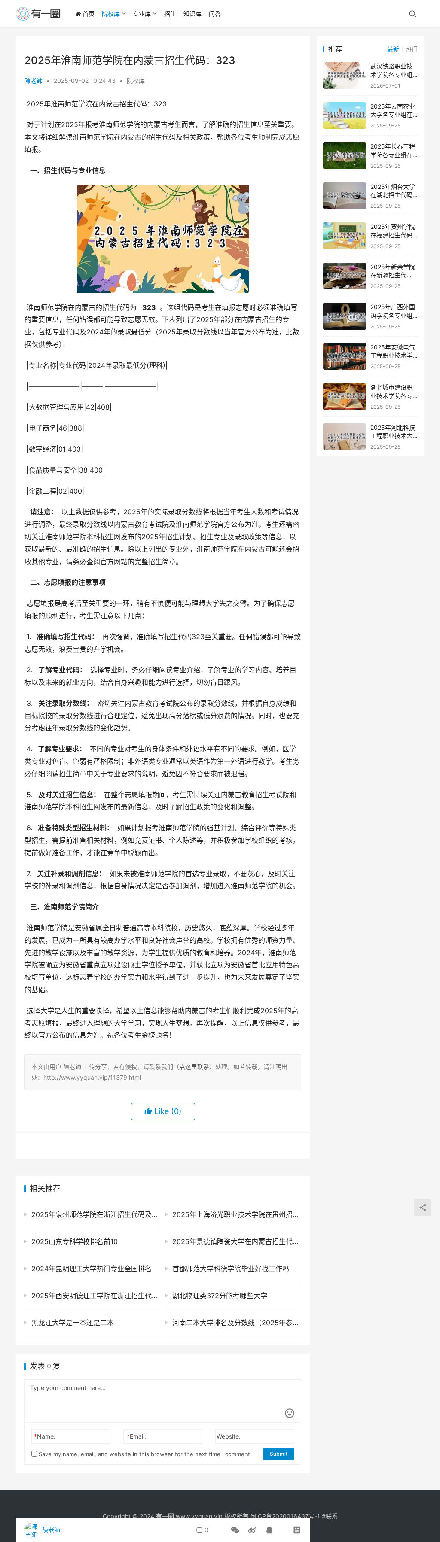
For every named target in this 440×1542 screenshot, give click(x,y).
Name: (44, 1436)
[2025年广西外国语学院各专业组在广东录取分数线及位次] (344, 316)
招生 (170, 13)
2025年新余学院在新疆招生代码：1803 (392, 275)
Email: (136, 1436)
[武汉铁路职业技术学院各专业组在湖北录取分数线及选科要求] (344, 75)
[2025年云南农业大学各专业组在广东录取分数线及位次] (344, 115)
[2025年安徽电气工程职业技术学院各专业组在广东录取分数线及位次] (344, 356)
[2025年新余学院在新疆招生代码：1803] (344, 276)
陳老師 (33, 80)
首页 (88, 13)
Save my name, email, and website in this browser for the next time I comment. (144, 1454)
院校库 (111, 13)
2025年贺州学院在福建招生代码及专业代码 (392, 235)
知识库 (192, 13)
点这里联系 (194, 1066)
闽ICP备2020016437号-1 (285, 1516)
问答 (215, 13)
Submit (278, 1454)
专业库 (142, 13)
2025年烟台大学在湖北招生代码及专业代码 (392, 195)
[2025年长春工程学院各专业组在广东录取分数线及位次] (344, 155)
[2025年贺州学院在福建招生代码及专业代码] (344, 235)
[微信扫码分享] (235, 1530)
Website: (229, 1436)
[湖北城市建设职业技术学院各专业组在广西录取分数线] (344, 396)
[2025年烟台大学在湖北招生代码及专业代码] (344, 195)
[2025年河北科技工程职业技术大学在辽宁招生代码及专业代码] (344, 436)
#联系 (330, 1516)
